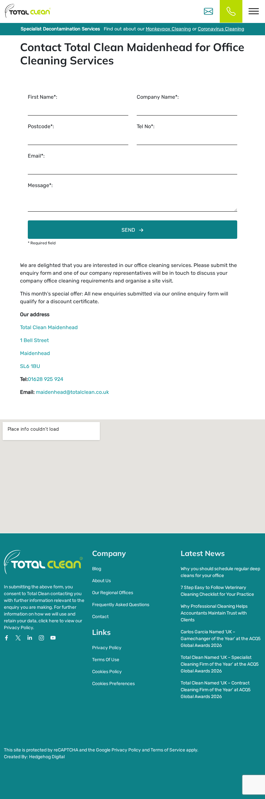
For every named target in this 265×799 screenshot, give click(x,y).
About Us (101, 580)
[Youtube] (53, 637)
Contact (100, 616)
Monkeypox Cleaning (168, 29)
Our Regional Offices (112, 592)
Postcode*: (41, 126)
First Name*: (42, 97)
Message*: (40, 185)
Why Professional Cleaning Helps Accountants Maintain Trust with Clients (214, 613)
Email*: (36, 156)
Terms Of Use (105, 659)
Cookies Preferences (113, 683)
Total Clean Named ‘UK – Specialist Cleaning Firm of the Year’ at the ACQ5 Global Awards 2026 (220, 664)
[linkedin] (30, 637)
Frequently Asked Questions (120, 604)
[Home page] (27, 11)
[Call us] (231, 11)
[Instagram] (42, 637)
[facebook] (7, 637)
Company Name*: (158, 97)
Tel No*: (145, 126)
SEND (128, 230)
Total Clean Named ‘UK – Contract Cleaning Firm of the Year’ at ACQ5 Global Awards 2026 (215, 689)
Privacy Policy (107, 647)
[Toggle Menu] (254, 11)
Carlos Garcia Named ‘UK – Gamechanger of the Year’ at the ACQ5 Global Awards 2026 (220, 638)
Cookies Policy (107, 671)
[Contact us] (208, 11)
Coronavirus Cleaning (221, 29)
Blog (96, 569)
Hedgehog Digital (47, 757)
